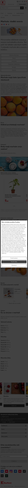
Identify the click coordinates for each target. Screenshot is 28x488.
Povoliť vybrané (14, 258)
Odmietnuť (14, 265)
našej (4, 224)
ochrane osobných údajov (15, 251)
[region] (14, 244)
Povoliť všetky (14, 261)
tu (5, 253)
